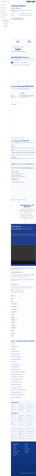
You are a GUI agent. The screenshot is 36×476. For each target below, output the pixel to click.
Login (34, 1)
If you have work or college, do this (8, 314)
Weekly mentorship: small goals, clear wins (9, 319)
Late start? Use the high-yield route (8, 317)
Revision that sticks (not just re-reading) (9, 309)
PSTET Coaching (21, 424)
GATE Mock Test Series (30, 428)
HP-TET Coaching (12, 424)
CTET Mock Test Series (30, 438)
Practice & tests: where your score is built (9, 303)
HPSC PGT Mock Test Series (13, 434)
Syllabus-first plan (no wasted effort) (8, 295)
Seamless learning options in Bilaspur (8, 325)
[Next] (34, 72)
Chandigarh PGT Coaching (21, 420)
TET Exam (28, 409)
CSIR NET (26, 445)
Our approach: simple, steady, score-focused (10, 284)
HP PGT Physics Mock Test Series (22, 431)
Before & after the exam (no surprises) (9, 327)
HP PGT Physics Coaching (21, 417)
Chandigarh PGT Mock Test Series (22, 434)
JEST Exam (27, 452)
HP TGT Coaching (29, 419)
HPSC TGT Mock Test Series (22, 436)
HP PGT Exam (12, 406)
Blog (14, 449)
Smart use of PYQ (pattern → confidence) (9, 306)
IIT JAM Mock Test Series (13, 428)
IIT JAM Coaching (12, 415)
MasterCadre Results (24, 62)
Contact (14, 455)
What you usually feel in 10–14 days (8, 333)
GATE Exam (28, 404)
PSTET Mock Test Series (22, 438)
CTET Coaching (29, 424)
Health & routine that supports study (8, 322)
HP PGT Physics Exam (22, 406)
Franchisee (15, 448)
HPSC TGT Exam (21, 409)
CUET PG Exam (21, 404)
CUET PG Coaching (21, 415)
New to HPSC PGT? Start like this (8, 330)
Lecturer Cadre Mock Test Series (30, 431)
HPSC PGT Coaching (13, 419)
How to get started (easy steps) (7, 335)
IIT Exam (26, 447)
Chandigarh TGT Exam (13, 409)
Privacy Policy (15, 452)
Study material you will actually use (8, 298)
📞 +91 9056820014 (13, 179)
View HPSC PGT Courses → (17, 18)
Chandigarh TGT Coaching (12, 422)
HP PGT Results (17, 62)
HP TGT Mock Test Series (30, 433)
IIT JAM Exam (12, 404)
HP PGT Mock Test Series (13, 431)
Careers (14, 447)
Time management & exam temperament (9, 311)
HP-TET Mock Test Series (13, 438)
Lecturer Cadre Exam (30, 406)
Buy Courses (29, 1)
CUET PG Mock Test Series (21, 429)
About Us (14, 445)
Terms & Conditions (16, 451)
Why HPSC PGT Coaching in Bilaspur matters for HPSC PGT (12, 272)
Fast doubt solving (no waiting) (7, 301)
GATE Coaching (29, 415)
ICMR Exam (27, 451)
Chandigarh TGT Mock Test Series (13, 436)
